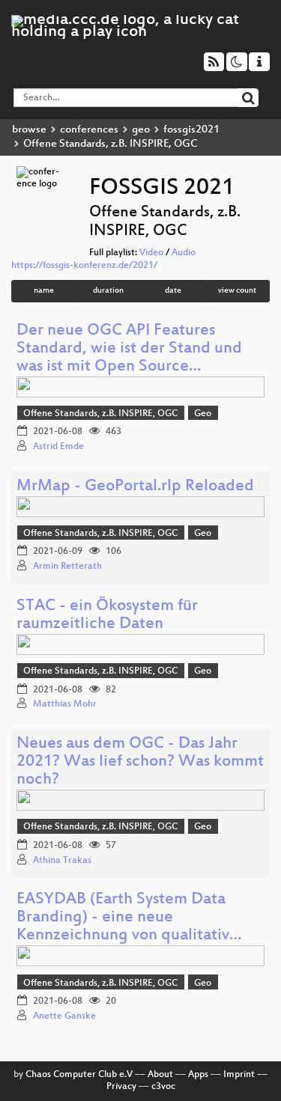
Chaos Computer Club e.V (79, 1075)
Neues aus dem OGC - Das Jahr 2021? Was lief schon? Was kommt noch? (140, 762)
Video (151, 253)
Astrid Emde (58, 447)
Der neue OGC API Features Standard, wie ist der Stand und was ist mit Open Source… (129, 349)
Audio (184, 253)
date (173, 291)
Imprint (239, 1075)
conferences (89, 129)
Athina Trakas (62, 861)
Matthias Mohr (65, 704)
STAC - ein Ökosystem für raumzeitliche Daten (107, 615)
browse (29, 129)
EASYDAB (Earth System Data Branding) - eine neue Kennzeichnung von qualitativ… (128, 918)
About (160, 1075)
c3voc (163, 1087)
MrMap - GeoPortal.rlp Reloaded (135, 487)
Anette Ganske (64, 1016)
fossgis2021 (191, 129)
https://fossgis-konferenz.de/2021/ (84, 265)
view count (237, 291)
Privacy (121, 1087)
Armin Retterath (67, 566)
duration (108, 291)
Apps (198, 1075)
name (44, 291)
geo (141, 129)
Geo (202, 414)
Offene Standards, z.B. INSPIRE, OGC (100, 414)
